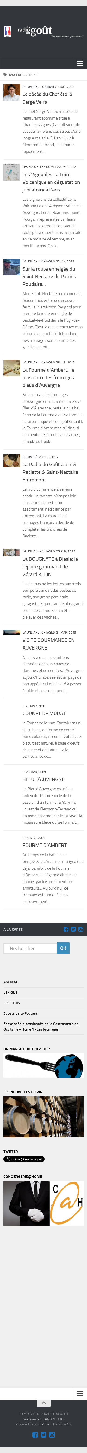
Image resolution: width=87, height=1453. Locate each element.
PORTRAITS (48, 87)
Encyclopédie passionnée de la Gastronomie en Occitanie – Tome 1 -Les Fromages (40, 1026)
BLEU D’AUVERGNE (44, 779)
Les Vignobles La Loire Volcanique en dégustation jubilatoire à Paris (51, 182)
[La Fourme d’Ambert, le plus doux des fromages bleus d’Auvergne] (11, 368)
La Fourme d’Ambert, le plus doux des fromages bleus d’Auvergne (48, 377)
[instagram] (81, 929)
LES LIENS (11, 1003)
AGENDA (10, 982)
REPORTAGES (45, 261)
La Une (28, 261)
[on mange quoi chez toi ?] (43, 1076)
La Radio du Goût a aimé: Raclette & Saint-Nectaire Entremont (50, 472)
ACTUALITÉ (30, 87)
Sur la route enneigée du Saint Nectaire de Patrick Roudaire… (49, 276)
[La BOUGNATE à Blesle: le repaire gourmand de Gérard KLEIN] (11, 552)
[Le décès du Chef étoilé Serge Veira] (11, 92)
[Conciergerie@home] (43, 1225)
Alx (69, 1424)
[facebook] (66, 929)
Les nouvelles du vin (39, 167)
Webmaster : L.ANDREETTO (43, 1419)
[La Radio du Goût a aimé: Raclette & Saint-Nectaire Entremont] (11, 460)
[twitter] (73, 929)
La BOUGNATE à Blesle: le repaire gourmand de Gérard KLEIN (50, 566)
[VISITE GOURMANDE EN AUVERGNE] (11, 632)
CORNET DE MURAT (44, 714)
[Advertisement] (38, 1307)
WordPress (42, 1424)
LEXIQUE (10, 992)
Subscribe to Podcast (20, 1013)
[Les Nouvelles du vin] (43, 1136)
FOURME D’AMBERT (45, 845)
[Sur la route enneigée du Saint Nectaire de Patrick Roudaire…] (11, 267)
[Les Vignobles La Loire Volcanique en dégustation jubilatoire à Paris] (11, 172)
